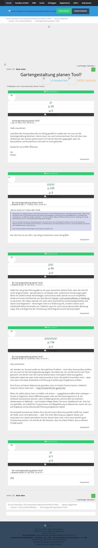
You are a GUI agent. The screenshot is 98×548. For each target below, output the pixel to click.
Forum (8, 3)
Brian (62, 542)
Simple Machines (57, 529)
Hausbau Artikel (21, 3)
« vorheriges (81, 66)
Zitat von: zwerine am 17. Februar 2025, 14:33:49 (25, 210)
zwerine (54, 328)
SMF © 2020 (47, 529)
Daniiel (46, 542)
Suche (41, 3)
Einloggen (52, 3)
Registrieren (65, 3)
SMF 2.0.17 (38, 529)
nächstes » (91, 66)
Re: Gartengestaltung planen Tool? (27, 202)
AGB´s (75, 3)
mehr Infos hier (31, 225)
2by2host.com (47, 540)
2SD (12, 478)
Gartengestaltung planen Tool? (26, 120)
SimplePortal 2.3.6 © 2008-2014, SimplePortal (49, 531)
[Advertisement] (49, 45)
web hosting (56, 540)
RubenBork (54, 92)
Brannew (54, 442)
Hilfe (34, 3)
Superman (54, 174)
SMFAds (44, 533)
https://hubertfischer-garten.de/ (50, 388)
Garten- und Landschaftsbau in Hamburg (70, 298)
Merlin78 (54, 254)
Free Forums (52, 533)
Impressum (86, 3)
